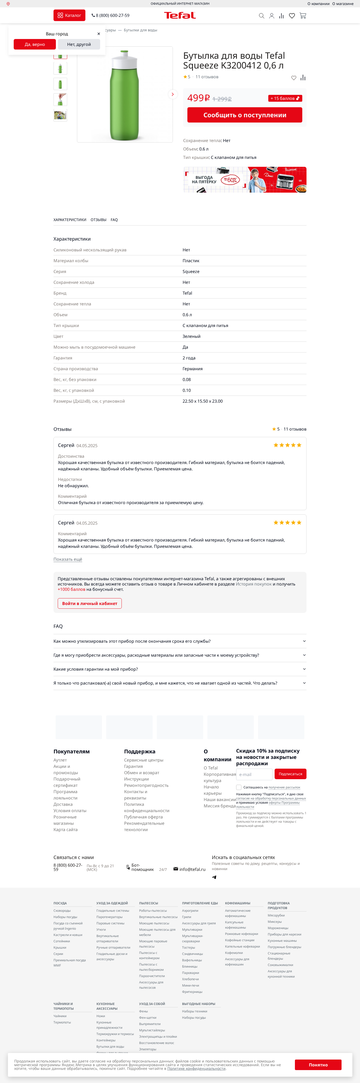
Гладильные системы (112, 910)
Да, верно (35, 44)
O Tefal (211, 768)
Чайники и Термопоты (63, 1006)
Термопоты (62, 1022)
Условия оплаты (69, 810)
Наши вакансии (220, 799)
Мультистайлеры (152, 1030)
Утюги (101, 929)
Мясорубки (276, 915)
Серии (58, 954)
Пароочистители (152, 976)
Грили (186, 917)
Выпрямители (149, 1024)
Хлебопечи (190, 979)
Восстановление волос (156, 1043)
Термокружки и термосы (115, 1034)
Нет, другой (79, 44)
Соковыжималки (280, 965)
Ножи (100, 1016)
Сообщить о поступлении (244, 114)
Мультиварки (192, 929)
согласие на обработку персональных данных (271, 798)
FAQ (114, 219)
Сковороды (62, 910)
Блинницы (189, 966)
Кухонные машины (282, 940)
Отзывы (98, 219)
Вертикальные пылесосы (158, 917)
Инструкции (136, 779)
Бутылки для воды (140, 29)
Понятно (318, 1065)
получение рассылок (284, 787)
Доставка (63, 804)
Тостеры (188, 947)
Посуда (60, 903)
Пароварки (190, 972)
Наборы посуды (65, 917)
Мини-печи (190, 985)
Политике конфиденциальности (196, 1068)
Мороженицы (278, 928)
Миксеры (275, 921)
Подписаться (290, 773)
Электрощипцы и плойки (158, 1036)
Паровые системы (110, 923)
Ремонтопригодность (146, 785)
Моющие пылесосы (154, 923)
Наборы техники (194, 1011)
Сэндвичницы (192, 954)
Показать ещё (67, 559)
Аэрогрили (190, 910)
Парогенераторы (109, 917)
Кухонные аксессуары (107, 1006)
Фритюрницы (192, 991)
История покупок (254, 584)
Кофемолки (234, 952)
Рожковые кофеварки (241, 933)
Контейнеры (105, 1040)
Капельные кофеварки (242, 946)
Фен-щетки (147, 1017)
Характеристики (69, 219)
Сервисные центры (143, 760)
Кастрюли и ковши (67, 935)
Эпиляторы (147, 1049)
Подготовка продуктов (279, 905)
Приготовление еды (200, 903)
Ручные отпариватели (113, 947)
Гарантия (133, 766)
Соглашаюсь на (272, 787)
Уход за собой (152, 1004)
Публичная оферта (143, 817)
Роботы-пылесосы (153, 910)
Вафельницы (192, 960)
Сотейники (61, 941)
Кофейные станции (239, 940)
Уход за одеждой (112, 903)
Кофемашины (237, 903)
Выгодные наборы (198, 1004)
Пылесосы (148, 903)
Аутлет (60, 760)
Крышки (59, 947)
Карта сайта (65, 829)
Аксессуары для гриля (199, 923)
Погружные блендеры (284, 947)
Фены (143, 1011)
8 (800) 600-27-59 (112, 15)
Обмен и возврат (141, 772)
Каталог (73, 15)
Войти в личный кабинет (89, 603)
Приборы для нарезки (284, 934)
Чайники (59, 1016)
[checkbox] (238, 787)
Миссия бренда (220, 806)
